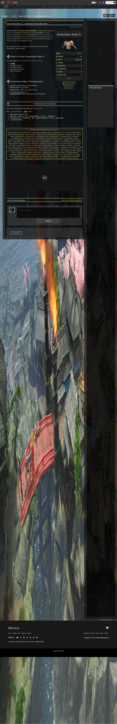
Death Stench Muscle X (45, 140)
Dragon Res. (62, 75)
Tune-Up (69, 88)
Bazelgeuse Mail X (43, 136)
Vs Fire (25, 90)
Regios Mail (39, 158)
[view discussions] (104, 15)
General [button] (51, 6)
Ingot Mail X (64, 147)
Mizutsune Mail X (60, 152)
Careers (92, 633)
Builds (12, 92)
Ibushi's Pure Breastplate (51, 147)
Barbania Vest (71, 134)
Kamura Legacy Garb (30, 149)
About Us (24, 633)
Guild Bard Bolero (48, 145)
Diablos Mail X (58, 140)
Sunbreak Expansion (31, 35)
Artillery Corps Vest (18, 134)
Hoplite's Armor (16, 147)
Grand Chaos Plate (65, 143)
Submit (49, 221)
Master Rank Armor (25, 16)
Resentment (69, 86)
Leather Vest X (26, 151)
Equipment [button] (66, 6)
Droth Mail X (35, 142)
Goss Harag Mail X (52, 143)
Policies (106, 633)
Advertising (86, 633)
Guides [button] (79, 6)
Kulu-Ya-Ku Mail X (54, 149)
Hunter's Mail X (37, 147)
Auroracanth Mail (51, 134)
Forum (19, 633)
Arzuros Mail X (30, 134)
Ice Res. (60, 72)
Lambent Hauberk (15, 151)
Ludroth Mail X (48, 151)
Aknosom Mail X (26, 132)
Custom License (39, 641)
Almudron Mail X (46, 132)
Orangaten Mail (57, 154)
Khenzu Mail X (43, 149)
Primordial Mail (18, 156)
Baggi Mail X (61, 134)
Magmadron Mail (70, 151)
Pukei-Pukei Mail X (53, 156)
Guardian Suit (36, 145)
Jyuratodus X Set (20, 33)
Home (9, 633)
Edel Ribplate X (45, 142)
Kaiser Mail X (18, 149)
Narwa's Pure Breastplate (32, 154)
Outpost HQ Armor (69, 154)
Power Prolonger (69, 82)
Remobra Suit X (49, 158)
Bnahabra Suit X (66, 136)
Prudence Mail (42, 156)
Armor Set (28, 33)
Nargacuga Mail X (17, 154)
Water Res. (61, 66)
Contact (29, 633)
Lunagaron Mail (58, 151)
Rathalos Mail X (18, 158)
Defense (60, 56)
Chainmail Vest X (40, 138)
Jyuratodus (29, 85)
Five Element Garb (68, 142)
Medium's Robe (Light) (34, 152)
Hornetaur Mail (27, 147)
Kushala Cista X (66, 149)
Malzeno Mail (22, 152)
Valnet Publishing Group (102, 637)
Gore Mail (42, 143)
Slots (60, 59)
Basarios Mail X (31, 136)
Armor (14, 16)
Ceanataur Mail (28, 138)
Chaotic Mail (68, 138)
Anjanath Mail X (58, 132)
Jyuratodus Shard (15, 67)
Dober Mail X (17, 142)
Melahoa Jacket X (48, 152)
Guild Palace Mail (60, 145)
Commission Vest (19, 140)
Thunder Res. (62, 69)
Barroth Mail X (20, 136)
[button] (94, 2)
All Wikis (14, 633)
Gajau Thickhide (14, 71)
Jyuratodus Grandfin (16, 69)
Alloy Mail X (36, 132)
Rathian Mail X (29, 158)
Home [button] (44, 6)
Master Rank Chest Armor (42, 16)
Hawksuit (69, 145)
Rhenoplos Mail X (61, 158)
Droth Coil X (26, 142)
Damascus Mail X (31, 140)
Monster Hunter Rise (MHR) (27, 31)
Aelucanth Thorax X (14, 132)
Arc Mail (67, 132)
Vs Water (25, 87)
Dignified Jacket (68, 140)
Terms (97, 633)
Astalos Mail (40, 134)
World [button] (73, 6)
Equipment (5, 16)
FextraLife (86, 637)
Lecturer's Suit (37, 151)
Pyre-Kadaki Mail (66, 156)
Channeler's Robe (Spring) (55, 138)
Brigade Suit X (18, 138)
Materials (24, 41)
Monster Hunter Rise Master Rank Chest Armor (44, 130)
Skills (69, 78)
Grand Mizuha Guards (23, 145)
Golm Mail (34, 143)
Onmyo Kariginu (46, 154)
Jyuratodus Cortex (15, 65)
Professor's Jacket (30, 156)
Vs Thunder (33, 90)
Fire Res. (60, 63)
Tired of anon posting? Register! (71, 200)
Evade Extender (69, 84)
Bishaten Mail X (54, 136)
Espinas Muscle (56, 142)
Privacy (101, 633)
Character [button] (58, 6)
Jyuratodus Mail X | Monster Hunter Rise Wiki (26, 24)
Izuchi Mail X (73, 147)
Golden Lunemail (24, 143)
